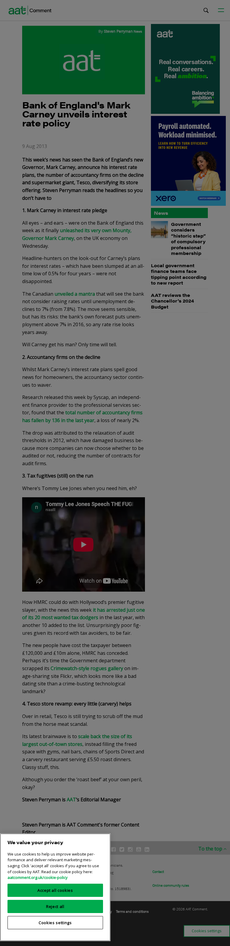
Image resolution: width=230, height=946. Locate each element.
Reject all (55, 906)
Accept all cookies (55, 890)
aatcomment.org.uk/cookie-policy (37, 877)
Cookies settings (55, 922)
